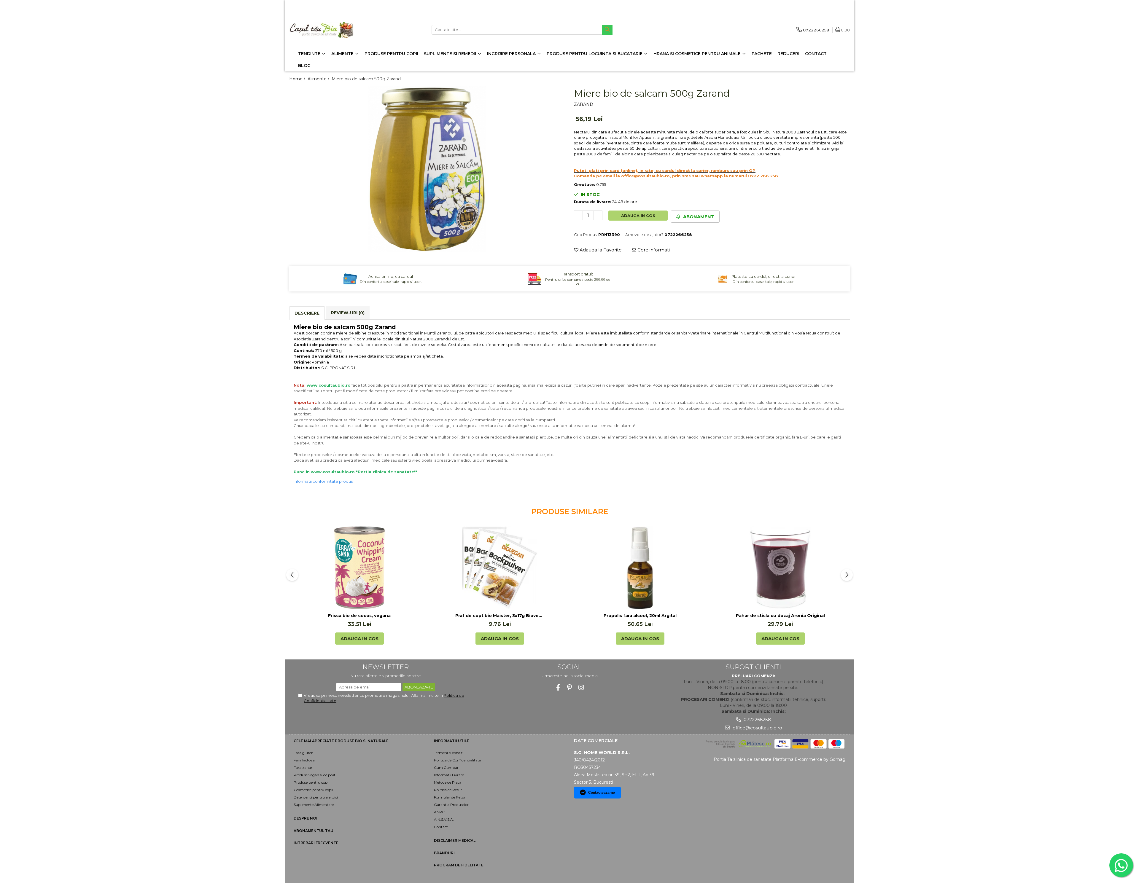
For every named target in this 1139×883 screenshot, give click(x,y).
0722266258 (756, 719)
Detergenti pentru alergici (316, 797)
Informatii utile (451, 741)
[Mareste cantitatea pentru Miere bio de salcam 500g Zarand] (598, 215)
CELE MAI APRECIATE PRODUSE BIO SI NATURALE (341, 741)
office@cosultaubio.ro (756, 728)
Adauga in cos (638, 215)
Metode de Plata (447, 782)
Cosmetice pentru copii (313, 790)
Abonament (698, 216)
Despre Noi (305, 818)
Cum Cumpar (446, 767)
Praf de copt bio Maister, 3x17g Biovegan (499, 615)
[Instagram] (581, 687)
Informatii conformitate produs (323, 481)
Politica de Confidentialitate (457, 760)
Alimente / (319, 79)
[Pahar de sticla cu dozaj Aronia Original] (780, 567)
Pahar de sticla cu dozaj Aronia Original (780, 615)
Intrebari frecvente (316, 843)
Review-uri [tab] (348, 312)
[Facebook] (558, 687)
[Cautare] (607, 30)
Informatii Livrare (449, 775)
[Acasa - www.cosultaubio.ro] (326, 30)
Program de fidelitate (458, 865)
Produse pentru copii (311, 782)
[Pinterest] (569, 687)
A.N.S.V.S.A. (444, 819)
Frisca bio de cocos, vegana (359, 615)
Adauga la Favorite (600, 250)
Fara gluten (304, 752)
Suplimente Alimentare (314, 804)
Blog (304, 65)
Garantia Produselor (451, 804)
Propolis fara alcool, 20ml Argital (640, 615)
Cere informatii (653, 250)
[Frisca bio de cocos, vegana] (359, 567)
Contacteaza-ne (601, 792)
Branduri (444, 853)
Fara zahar (303, 767)
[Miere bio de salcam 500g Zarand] (427, 169)
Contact (441, 827)
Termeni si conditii (449, 752)
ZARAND (583, 104)
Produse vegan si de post (314, 775)
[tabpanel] (427, 169)
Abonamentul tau (313, 830)
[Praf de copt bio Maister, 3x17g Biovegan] (499, 567)
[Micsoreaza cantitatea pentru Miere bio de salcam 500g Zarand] (578, 215)
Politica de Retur (448, 790)
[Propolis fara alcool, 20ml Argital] (640, 567)
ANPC (439, 812)
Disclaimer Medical (454, 840)
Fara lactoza (304, 760)
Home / (297, 79)
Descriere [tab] (307, 313)
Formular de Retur (450, 797)
